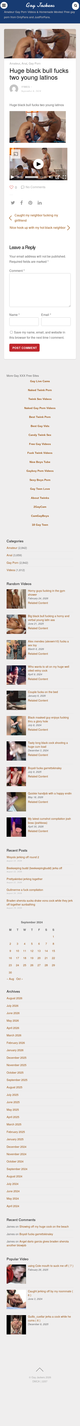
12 (31, 951)
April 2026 (13, 1028)
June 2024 (13, 1191)
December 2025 (16, 1057)
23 (10, 965)
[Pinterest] (31, 203)
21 (46, 958)
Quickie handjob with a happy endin (50, 793)
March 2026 (14, 1035)
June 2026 (13, 1013)
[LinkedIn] (41, 203)
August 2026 (14, 998)
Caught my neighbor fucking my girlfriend (36, 218)
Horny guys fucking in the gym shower (46, 592)
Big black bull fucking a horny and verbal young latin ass (48, 618)
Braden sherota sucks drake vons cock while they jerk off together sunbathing (40, 902)
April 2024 (13, 1206)
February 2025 (16, 1132)
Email (46, 314)
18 (24, 958)
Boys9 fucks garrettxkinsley (45, 768)
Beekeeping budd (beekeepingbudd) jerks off (34, 868)
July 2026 (12, 1005)
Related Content (38, 603)
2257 (44, 1381)
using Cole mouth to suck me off (50, 1266)
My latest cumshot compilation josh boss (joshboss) (49, 820)
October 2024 (15, 1161)
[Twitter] (14, 203)
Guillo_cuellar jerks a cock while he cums (49, 1318)
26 (31, 965)
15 (53, 951)
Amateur (15, 63)
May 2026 (13, 1020)
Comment (17, 270)
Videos (11, 570)
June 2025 (13, 1102)
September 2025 (17, 1080)
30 (10, 972)
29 (53, 965)
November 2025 (16, 1065)
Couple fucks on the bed (43, 692)
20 (39, 958)
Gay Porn (35, 63)
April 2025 (13, 1117)
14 (46, 951)
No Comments (35, 187)
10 (17, 951)
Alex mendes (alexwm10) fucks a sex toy (48, 643)
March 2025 (14, 1124)
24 (17, 965)
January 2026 (15, 1050)
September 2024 (17, 1169)
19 (31, 958)
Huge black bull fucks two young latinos (39, 73)
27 (39, 965)
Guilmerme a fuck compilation (25, 890)
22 (53, 958)
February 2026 (16, 1043)
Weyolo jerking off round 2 (23, 857)
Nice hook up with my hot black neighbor (37, 227)
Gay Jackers (38, 1377)
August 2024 (14, 1176)
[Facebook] (22, 203)
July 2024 (12, 1184)
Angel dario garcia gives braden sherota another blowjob (38, 1243)
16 (10, 958)
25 (24, 965)
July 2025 (12, 1095)
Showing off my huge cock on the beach (44, 1226)
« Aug (10, 979)
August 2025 (14, 1087)
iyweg (25, 86)
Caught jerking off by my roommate (50, 1293)
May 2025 (13, 1109)
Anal (24, 63)
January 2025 (15, 1139)
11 (24, 951)
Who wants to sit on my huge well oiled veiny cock (48, 668)
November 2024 (16, 1154)
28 (46, 965)
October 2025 (15, 1072)
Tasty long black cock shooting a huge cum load (48, 744)
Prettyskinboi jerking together (25, 879)
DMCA (36, 1381)
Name (14, 314)
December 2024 (16, 1147)
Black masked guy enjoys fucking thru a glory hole (48, 719)
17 (17, 958)
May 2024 (13, 1198)
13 (39, 951)
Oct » (19, 979)
